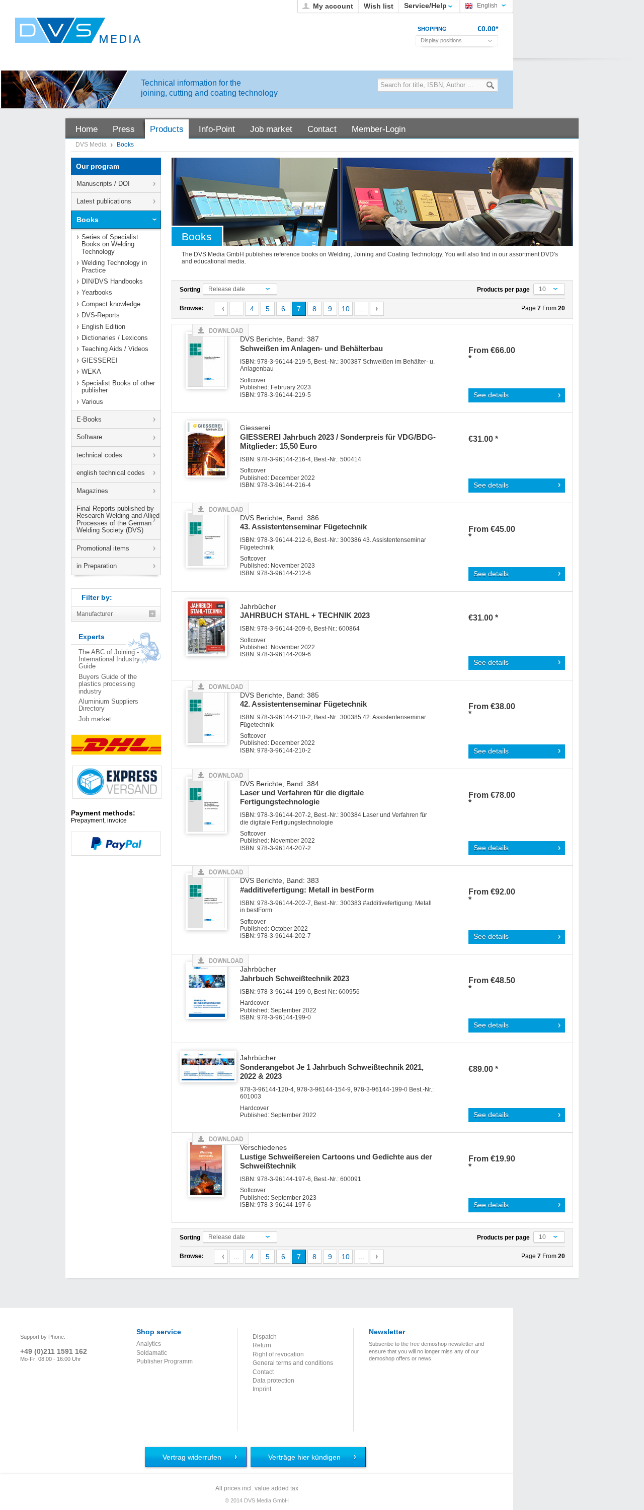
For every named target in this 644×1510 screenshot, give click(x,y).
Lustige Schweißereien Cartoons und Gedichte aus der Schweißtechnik (336, 1157)
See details (491, 395)
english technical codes (110, 472)
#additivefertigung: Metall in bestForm (307, 885)
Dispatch (265, 1336)
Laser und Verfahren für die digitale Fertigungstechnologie (302, 793)
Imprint (262, 1389)
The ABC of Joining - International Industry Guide (109, 659)
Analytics (148, 1343)
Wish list (378, 6)
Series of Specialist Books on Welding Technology (110, 244)
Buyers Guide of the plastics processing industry (107, 684)
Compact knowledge (111, 304)
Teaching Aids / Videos (115, 349)
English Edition (103, 326)
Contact (263, 1372)
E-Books (89, 419)
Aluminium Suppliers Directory (108, 705)
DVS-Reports (101, 315)
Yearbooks (97, 292)
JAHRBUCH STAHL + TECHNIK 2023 (305, 611)
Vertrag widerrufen (192, 1457)
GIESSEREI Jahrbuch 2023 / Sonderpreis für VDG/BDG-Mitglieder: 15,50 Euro (338, 437)
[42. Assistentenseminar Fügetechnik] (210, 717)
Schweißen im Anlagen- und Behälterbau (311, 344)
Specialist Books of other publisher (118, 386)
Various (92, 401)
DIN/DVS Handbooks (112, 281)
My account (333, 6)
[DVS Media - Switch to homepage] (78, 30)
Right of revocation (278, 1354)
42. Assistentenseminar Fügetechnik (303, 700)
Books (87, 220)
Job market (94, 719)
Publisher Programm (164, 1361)
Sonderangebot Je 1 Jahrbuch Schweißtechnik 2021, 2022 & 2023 (332, 1067)
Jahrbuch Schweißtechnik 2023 (294, 974)
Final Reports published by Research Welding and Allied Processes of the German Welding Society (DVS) (117, 519)
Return (262, 1345)
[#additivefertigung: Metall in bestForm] (210, 902)
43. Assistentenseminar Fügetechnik (303, 522)
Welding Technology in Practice (114, 266)
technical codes (99, 455)
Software (89, 437)
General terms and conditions (293, 1362)
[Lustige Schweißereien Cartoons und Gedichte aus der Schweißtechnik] (210, 1169)
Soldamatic (151, 1352)
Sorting (190, 289)
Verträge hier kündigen (304, 1457)
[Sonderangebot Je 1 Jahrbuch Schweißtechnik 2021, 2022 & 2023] (210, 1080)
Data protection (273, 1380)
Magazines (92, 491)
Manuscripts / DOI (103, 183)
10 (346, 309)
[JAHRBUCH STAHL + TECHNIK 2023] (210, 628)
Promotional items (102, 548)
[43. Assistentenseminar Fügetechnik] (210, 540)
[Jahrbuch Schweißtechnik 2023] (210, 991)
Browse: (192, 308)
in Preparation (96, 566)
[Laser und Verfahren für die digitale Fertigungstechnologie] (210, 806)
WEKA (91, 371)
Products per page (503, 289)
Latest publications (103, 201)
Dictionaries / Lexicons (115, 337)
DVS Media (91, 144)
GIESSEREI (100, 360)
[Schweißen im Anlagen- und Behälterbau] (210, 361)
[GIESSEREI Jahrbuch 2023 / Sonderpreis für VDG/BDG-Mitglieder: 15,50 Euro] (210, 449)
